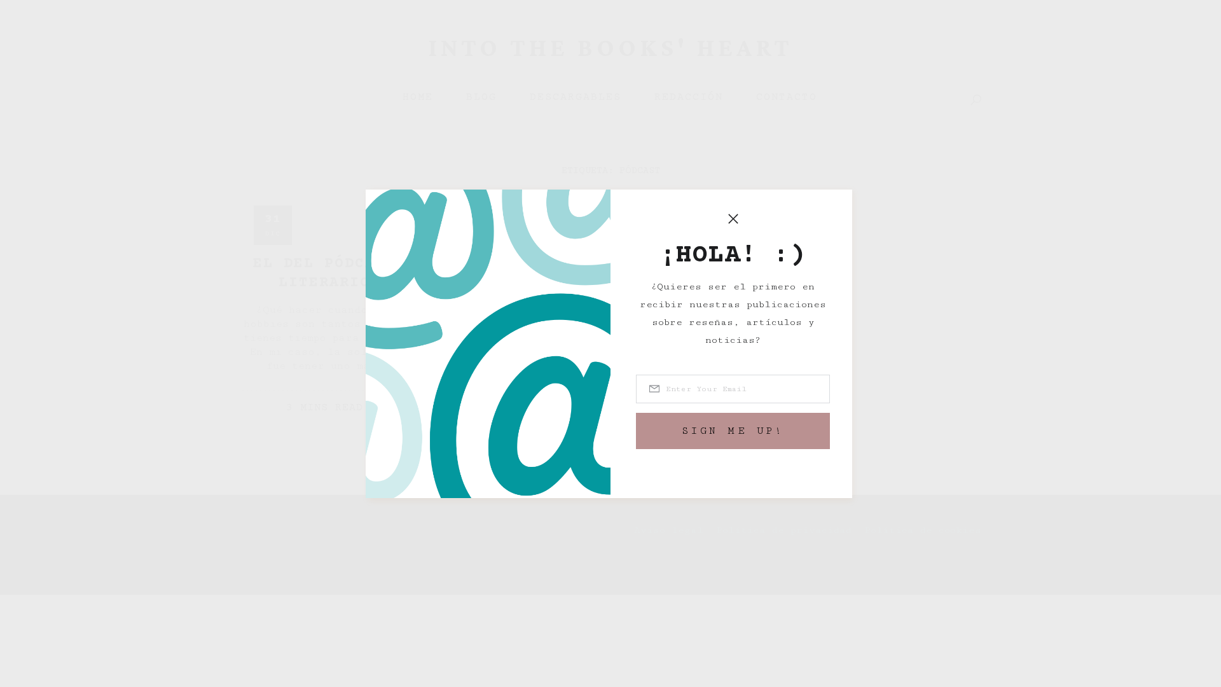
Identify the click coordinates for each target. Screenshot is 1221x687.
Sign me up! (733, 431)
